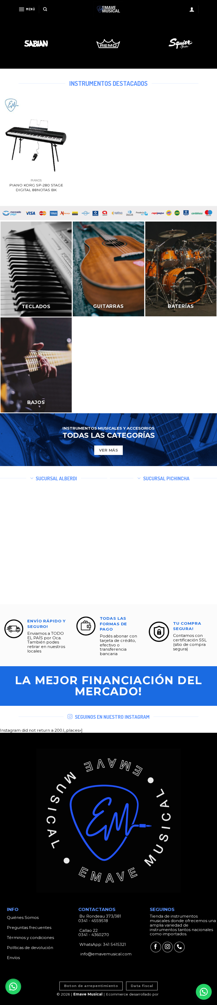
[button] (13, 986)
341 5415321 (114, 944)
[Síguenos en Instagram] (167, 947)
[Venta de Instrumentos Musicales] (108, 9)
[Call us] (179, 947)
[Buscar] (45, 9)
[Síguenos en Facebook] (155, 947)
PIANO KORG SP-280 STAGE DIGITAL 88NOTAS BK (36, 187)
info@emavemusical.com (105, 953)
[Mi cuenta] (192, 9)
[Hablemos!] (204, 992)
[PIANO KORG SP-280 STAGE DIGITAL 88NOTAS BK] (36, 136)
